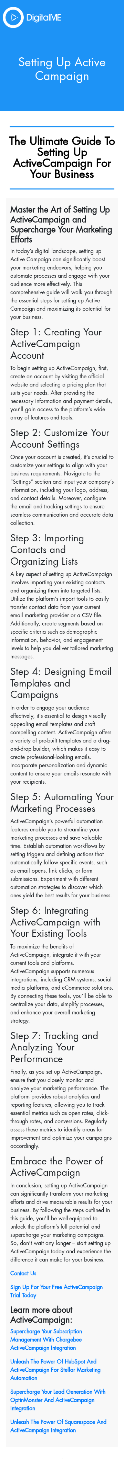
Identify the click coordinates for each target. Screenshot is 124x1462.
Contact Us (23, 1273)
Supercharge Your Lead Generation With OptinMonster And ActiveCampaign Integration (57, 1400)
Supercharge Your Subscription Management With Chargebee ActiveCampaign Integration (46, 1340)
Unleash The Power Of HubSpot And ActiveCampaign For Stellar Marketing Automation (55, 1370)
